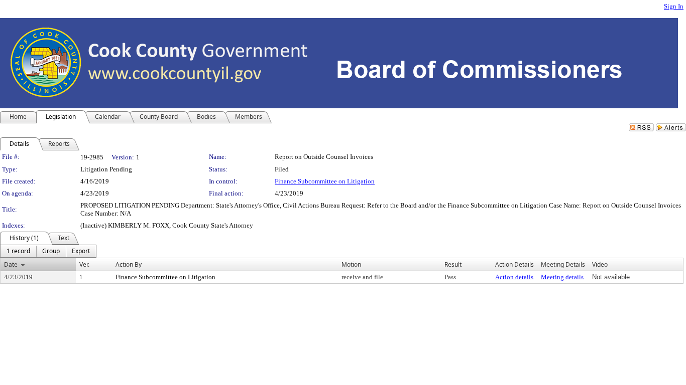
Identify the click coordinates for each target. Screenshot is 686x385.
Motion (351, 264)
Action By (129, 264)
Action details (514, 277)
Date (11, 264)
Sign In (673, 6)
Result (453, 264)
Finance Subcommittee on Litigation (325, 181)
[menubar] (48, 251)
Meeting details (562, 277)
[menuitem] (18, 251)
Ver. (84, 264)
